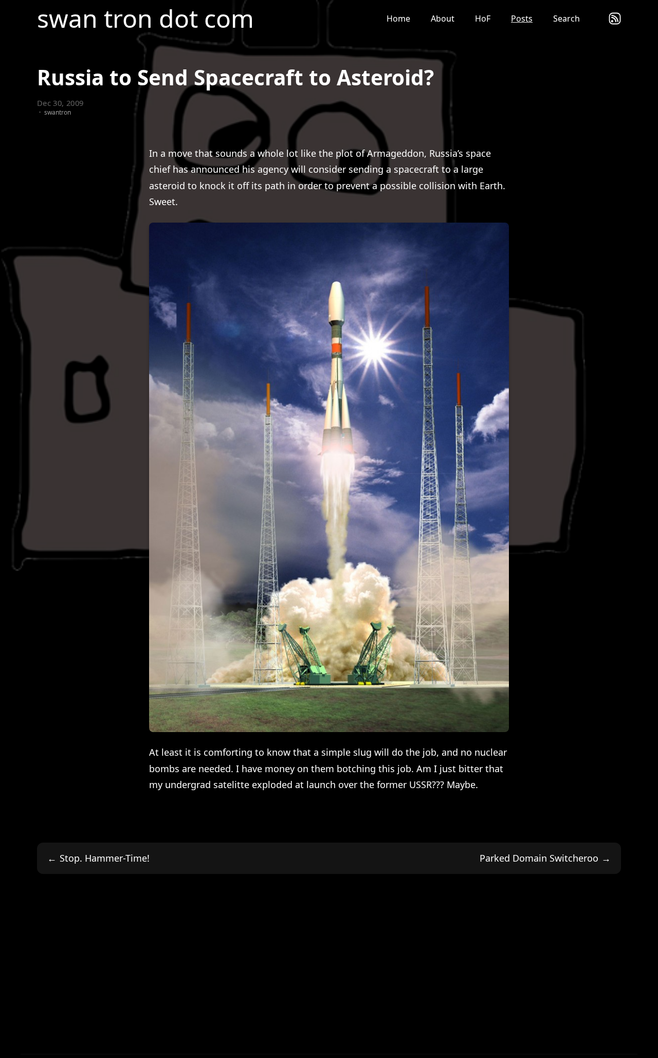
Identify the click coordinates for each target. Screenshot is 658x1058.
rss (615, 18)
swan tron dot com (145, 18)
